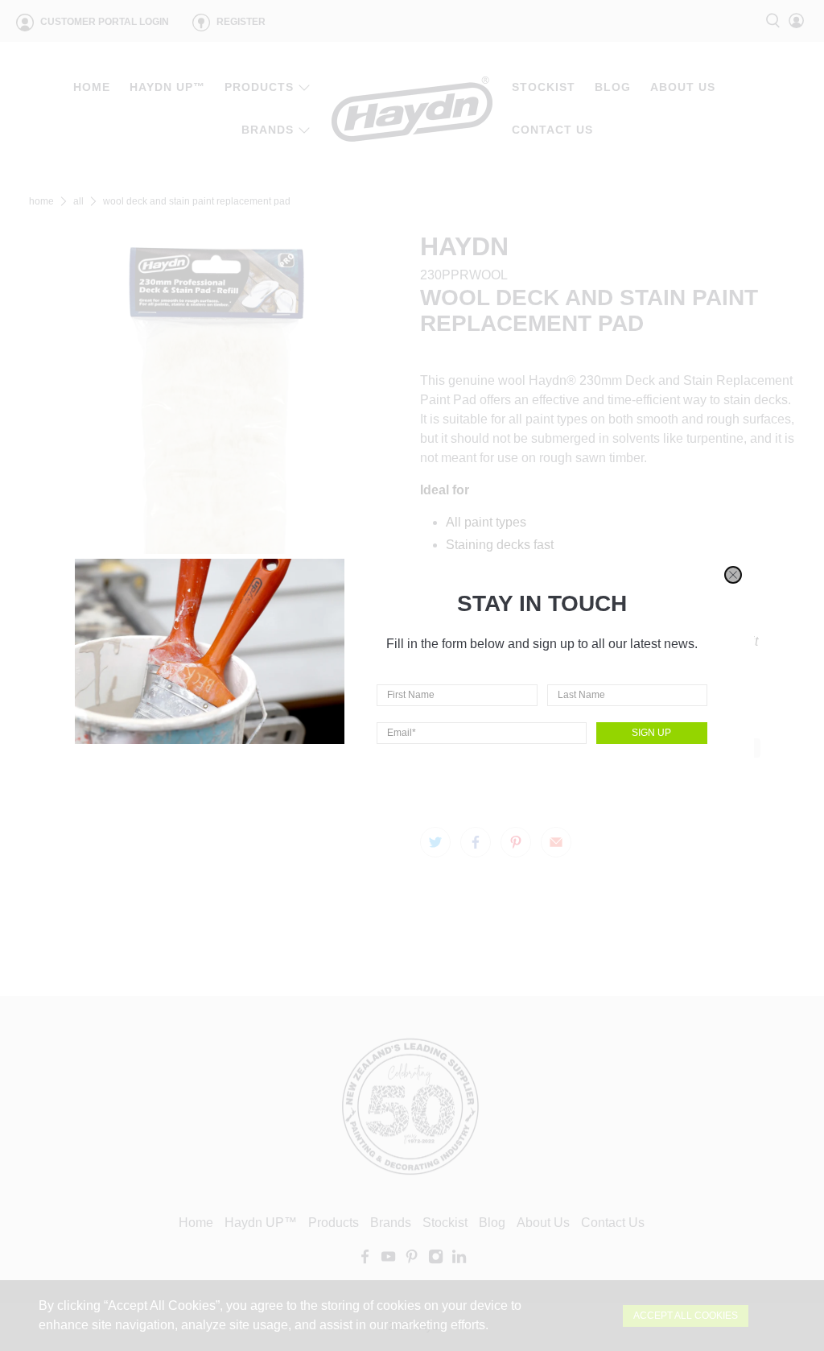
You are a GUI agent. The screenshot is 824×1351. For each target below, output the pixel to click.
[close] (733, 575)
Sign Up (651, 732)
